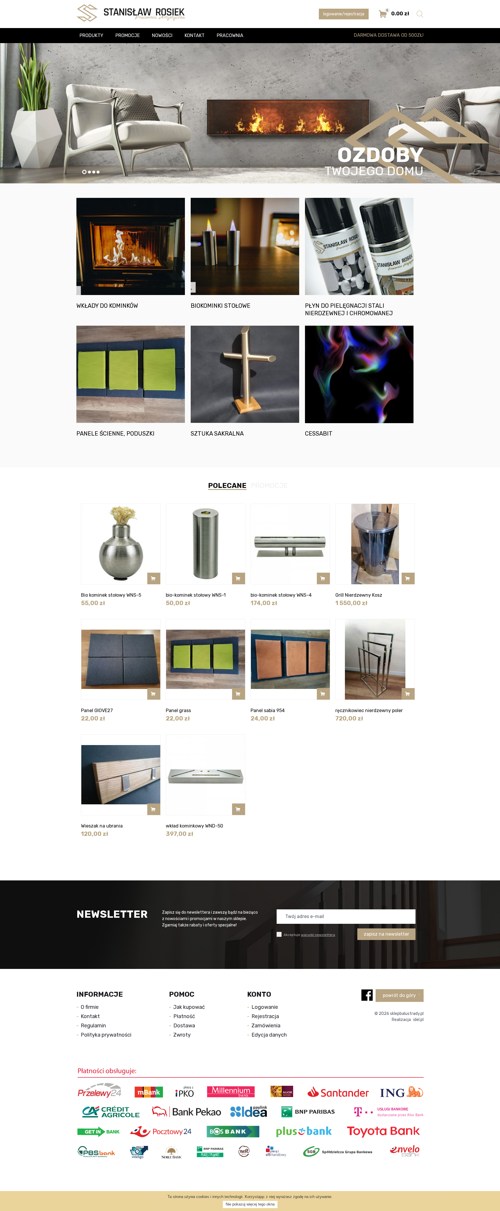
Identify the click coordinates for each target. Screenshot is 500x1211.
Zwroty (182, 1035)
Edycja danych (269, 1035)
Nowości (162, 35)
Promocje (127, 35)
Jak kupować (189, 1007)
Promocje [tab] (269, 485)
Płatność (184, 1016)
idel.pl (418, 1019)
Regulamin (93, 1025)
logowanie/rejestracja (343, 14)
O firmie (90, 1007)
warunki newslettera (318, 935)
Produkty (91, 35)
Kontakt (195, 35)
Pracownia (230, 35)
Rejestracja (265, 1016)
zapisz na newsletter (386, 934)
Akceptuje (309, 935)
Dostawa (184, 1025)
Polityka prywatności (106, 1035)
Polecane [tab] (227, 486)
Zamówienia (265, 1025)
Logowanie (264, 1007)
